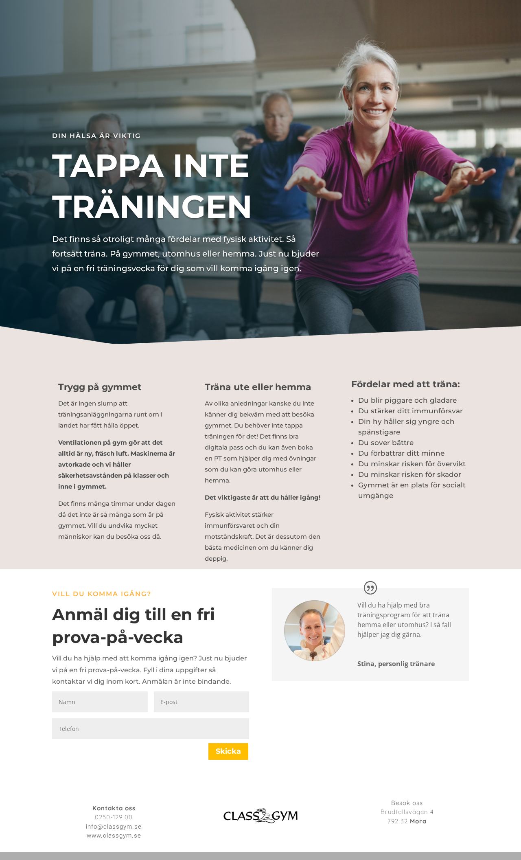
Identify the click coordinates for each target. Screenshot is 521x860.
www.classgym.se (114, 835)
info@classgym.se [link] (114, 826)
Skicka (228, 751)
